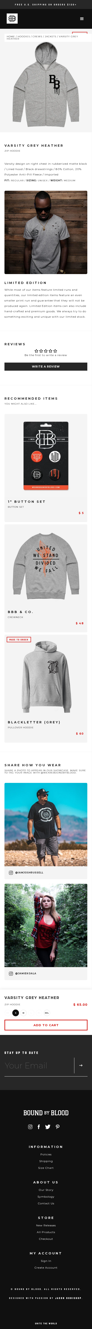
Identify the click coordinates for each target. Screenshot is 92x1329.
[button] (82, 18)
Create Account (46, 1267)
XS (7, 1013)
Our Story (46, 1190)
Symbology (46, 1196)
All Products (46, 1232)
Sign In (46, 1261)
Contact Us (46, 1203)
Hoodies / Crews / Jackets (37, 36)
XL (39, 1013)
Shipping (46, 1161)
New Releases (46, 1225)
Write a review (46, 366)
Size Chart (46, 1168)
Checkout (46, 1238)
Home (11, 36)
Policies (46, 1154)
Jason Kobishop (68, 1298)
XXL (47, 1013)
